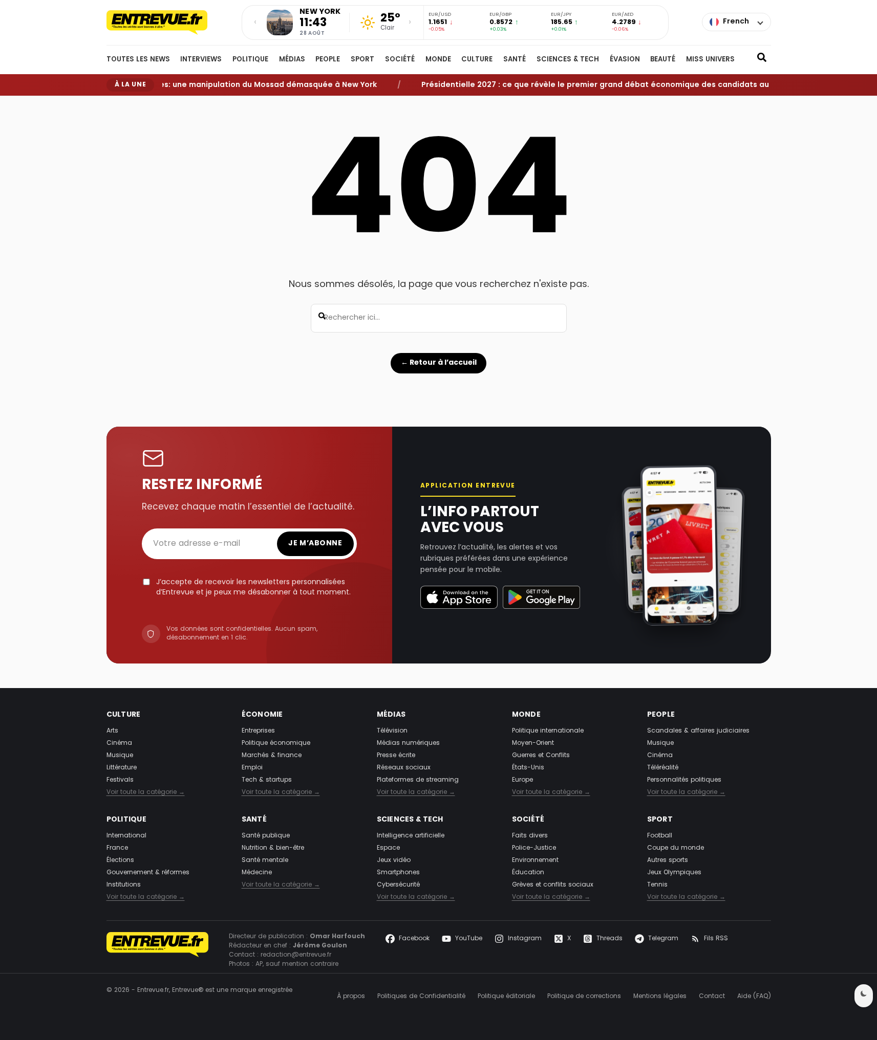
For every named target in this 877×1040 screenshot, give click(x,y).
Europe (522, 780)
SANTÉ (514, 59)
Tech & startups (267, 780)
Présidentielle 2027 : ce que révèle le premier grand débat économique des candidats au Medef (592, 84)
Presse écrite (396, 755)
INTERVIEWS (201, 59)
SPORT (362, 59)
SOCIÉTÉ (400, 59)
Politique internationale (548, 731)
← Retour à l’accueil (439, 363)
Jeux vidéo (394, 860)
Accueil (116, 104)
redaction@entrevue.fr (296, 955)
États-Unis (528, 768)
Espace (388, 848)
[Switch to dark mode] (863, 995)
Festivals (120, 780)
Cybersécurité (398, 885)
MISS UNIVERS (710, 59)
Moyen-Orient (533, 743)
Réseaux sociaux (404, 768)
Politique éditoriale (506, 996)
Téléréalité (662, 768)
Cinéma (119, 743)
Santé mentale (265, 860)
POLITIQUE (250, 59)
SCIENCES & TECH (568, 59)
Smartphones (398, 873)
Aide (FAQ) (754, 996)
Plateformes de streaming (418, 780)
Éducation (528, 873)
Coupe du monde (675, 848)
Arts (112, 731)
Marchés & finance (272, 755)
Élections (120, 860)
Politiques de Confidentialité (421, 996)
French (736, 22)
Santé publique (266, 836)
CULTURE (477, 59)
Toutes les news (138, 59)
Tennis (657, 885)
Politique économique (276, 743)
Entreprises (258, 731)
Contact (712, 996)
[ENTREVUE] (157, 950)
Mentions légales (660, 996)
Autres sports (667, 860)
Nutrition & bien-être (273, 848)
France (117, 848)
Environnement (535, 860)
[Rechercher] (762, 60)
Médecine (257, 873)
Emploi (252, 768)
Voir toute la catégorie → (145, 792)
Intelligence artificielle (410, 836)
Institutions (123, 885)
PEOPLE (327, 59)
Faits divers (530, 836)
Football (659, 836)
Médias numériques (408, 743)
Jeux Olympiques (674, 873)
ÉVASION (625, 59)
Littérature (121, 768)
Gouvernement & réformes (147, 873)
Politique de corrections (584, 996)
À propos (351, 996)
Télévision (392, 731)
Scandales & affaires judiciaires (698, 731)
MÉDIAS (292, 59)
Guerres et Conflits (541, 755)
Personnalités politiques (684, 780)
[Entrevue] (167, 22)
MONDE (438, 59)
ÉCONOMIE (262, 715)
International (126, 836)
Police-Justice (534, 848)
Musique (119, 755)
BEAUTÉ (662, 59)
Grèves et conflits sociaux (552, 885)
